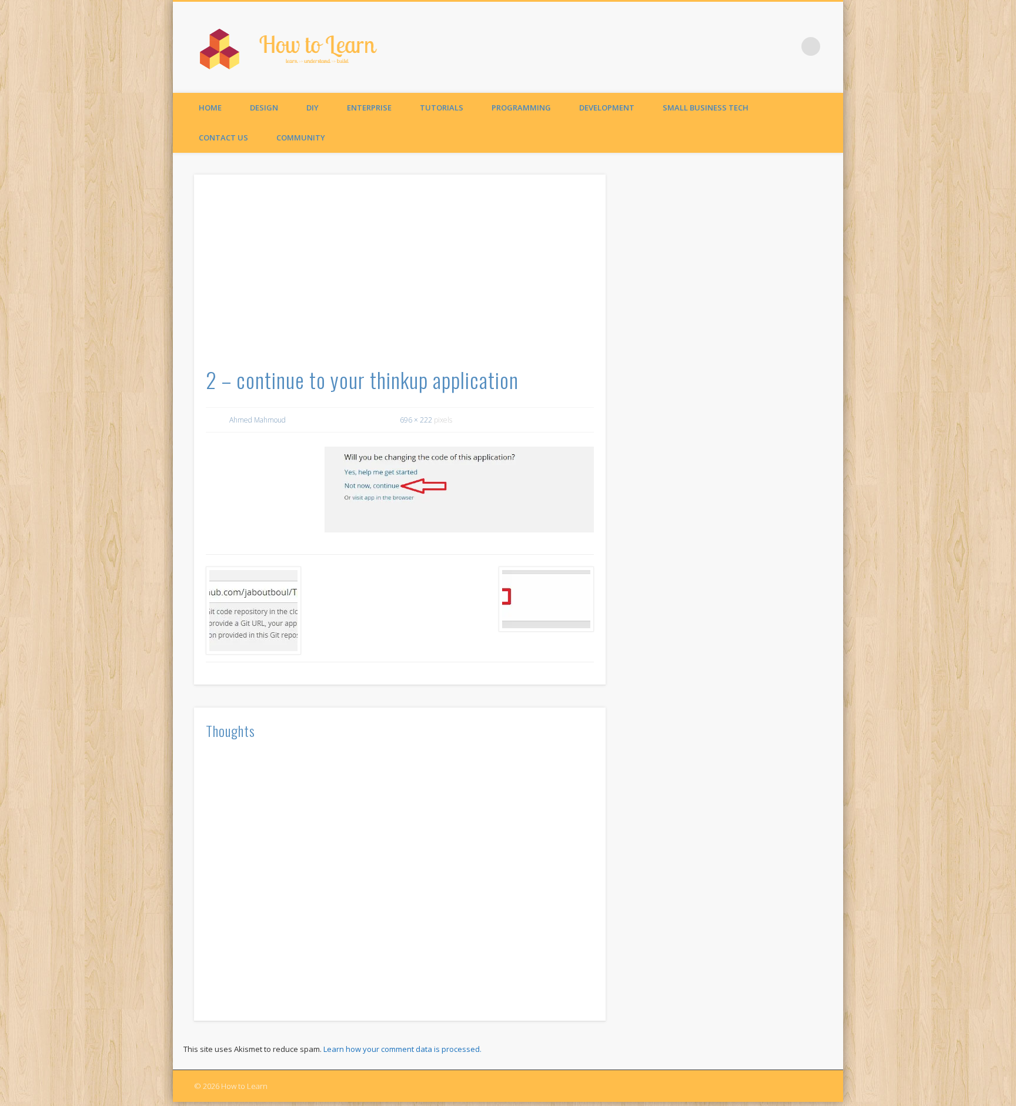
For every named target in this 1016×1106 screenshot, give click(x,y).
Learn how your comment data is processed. (402, 1049)
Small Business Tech (705, 107)
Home (210, 107)
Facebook (786, 46)
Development (606, 107)
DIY (312, 107)
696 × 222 (416, 420)
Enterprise (369, 107)
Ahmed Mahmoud (257, 420)
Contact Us (223, 137)
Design (264, 107)
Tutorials (441, 107)
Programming (521, 107)
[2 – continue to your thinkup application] (459, 489)
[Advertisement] (400, 274)
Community (300, 137)
